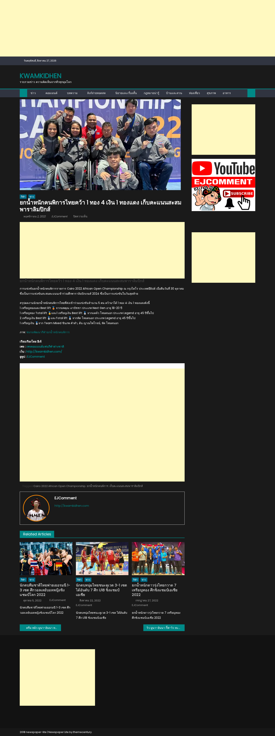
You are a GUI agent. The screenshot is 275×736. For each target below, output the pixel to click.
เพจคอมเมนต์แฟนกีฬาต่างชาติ (45, 346)
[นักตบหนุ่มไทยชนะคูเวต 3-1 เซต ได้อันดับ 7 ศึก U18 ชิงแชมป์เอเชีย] (102, 558)
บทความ (72, 93)
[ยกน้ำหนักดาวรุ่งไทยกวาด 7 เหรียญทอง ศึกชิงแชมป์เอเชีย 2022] (158, 558)
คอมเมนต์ (51, 93)
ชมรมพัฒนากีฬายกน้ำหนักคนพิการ (48, 332)
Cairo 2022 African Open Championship (59, 486)
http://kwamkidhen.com (72, 506)
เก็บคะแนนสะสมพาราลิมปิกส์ (126, 486)
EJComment (59, 216)
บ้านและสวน (174, 93)
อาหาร (227, 93)
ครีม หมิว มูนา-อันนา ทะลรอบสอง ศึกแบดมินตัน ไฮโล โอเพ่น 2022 (43, 628)
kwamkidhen (40, 75)
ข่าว (33, 93)
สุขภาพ (211, 93)
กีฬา (23, 196)
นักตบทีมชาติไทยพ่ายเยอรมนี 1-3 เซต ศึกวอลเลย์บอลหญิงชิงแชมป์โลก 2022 (45, 590)
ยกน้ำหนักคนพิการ (97, 486)
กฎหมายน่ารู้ (151, 93)
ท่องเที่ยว (194, 93)
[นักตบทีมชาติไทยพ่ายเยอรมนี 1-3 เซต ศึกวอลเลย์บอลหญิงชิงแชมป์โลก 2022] (46, 558)
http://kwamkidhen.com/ (44, 352)
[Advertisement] (121, 28)
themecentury (82, 732)
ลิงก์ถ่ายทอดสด (96, 93)
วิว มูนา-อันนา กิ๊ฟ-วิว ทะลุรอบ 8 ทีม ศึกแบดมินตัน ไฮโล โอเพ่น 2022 (166, 628)
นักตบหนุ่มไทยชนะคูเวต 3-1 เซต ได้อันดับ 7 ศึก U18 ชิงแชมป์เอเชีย (101, 590)
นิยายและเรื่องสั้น (126, 93)
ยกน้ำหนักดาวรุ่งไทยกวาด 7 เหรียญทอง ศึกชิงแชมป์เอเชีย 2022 (155, 590)
